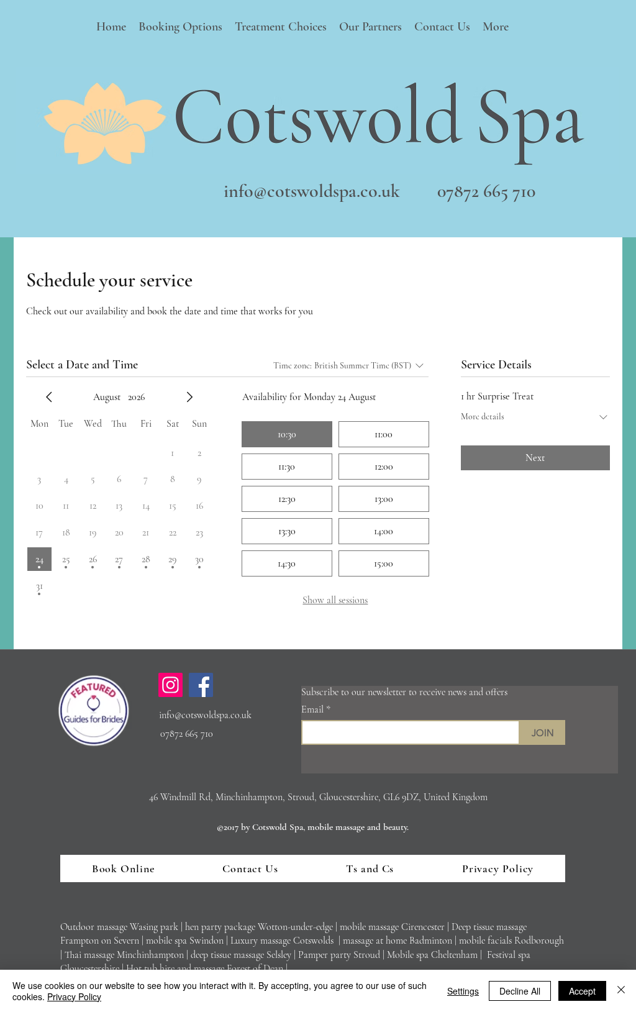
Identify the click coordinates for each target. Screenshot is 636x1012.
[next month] (189, 397)
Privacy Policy (74, 996)
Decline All (519, 991)
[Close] (621, 991)
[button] (180, 27)
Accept (582, 991)
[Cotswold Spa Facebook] (201, 685)
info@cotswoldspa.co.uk (312, 191)
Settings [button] (463, 991)
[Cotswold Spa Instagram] (170, 685)
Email (313, 709)
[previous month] (49, 397)
